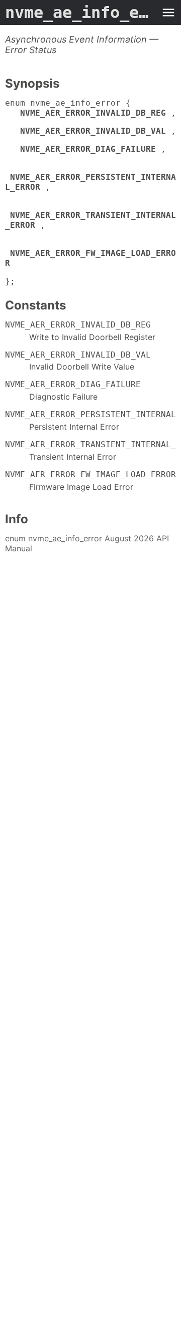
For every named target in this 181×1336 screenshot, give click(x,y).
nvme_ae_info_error (80, 12)
